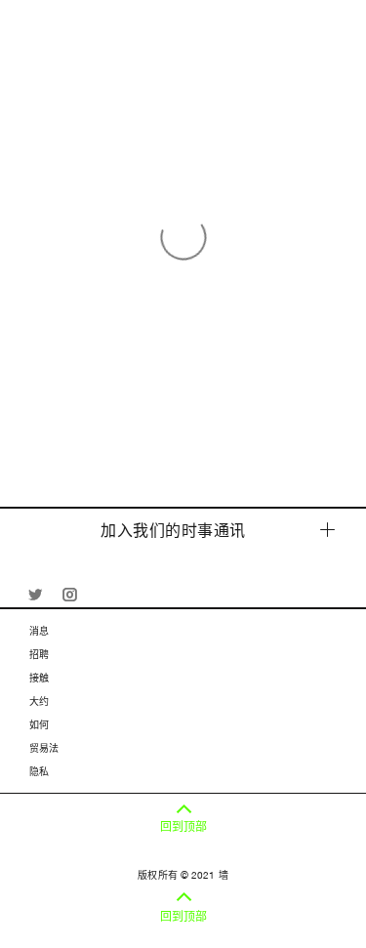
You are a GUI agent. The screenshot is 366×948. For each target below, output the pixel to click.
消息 (39, 631)
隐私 (39, 771)
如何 (39, 724)
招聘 (39, 654)
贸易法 (44, 748)
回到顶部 (183, 827)
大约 (39, 701)
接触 (39, 677)
